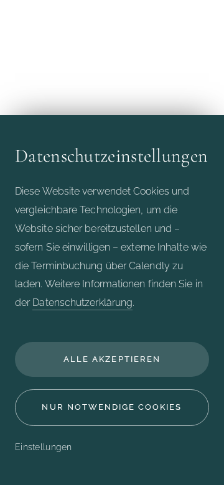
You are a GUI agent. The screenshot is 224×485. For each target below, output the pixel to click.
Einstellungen (43, 446)
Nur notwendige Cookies (112, 407)
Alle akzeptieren (112, 359)
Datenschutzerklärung (82, 302)
